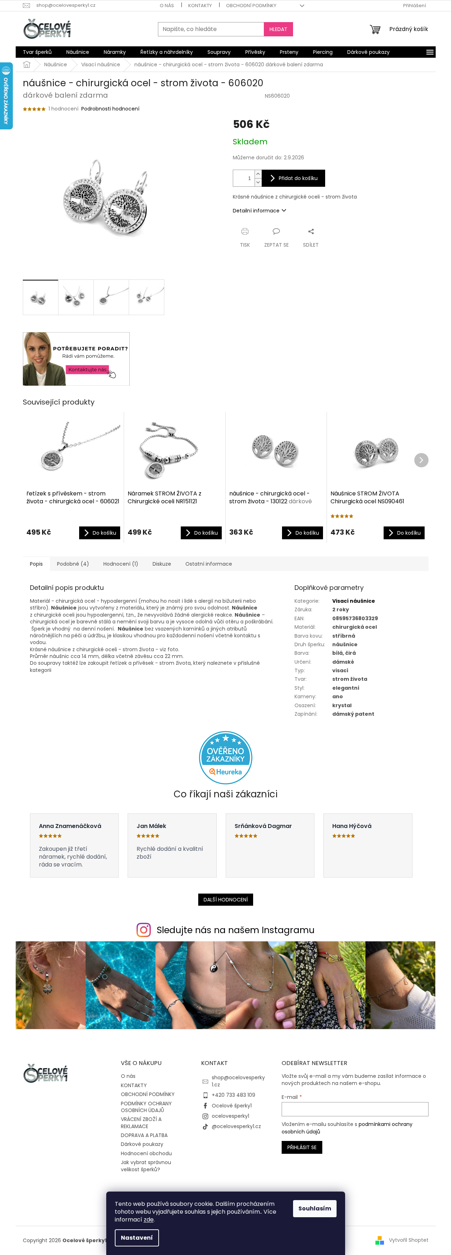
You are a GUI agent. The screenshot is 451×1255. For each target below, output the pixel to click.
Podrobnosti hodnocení (110, 109)
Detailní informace (256, 210)
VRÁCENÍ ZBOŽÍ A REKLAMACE (141, 1123)
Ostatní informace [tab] (208, 563)
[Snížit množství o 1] (258, 182)
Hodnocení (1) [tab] (120, 563)
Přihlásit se (302, 1147)
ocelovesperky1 (230, 1116)
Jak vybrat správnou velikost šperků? (146, 1166)
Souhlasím (314, 1208)
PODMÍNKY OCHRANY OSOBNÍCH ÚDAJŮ (146, 1107)
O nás (167, 5)
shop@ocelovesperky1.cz (238, 1081)
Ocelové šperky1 (232, 1105)
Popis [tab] (36, 563)
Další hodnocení (226, 899)
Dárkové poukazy (142, 1144)
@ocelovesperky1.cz (236, 1126)
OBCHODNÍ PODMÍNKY (251, 5)
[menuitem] (37, 52)
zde (149, 1219)
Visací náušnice (353, 601)
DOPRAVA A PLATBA (144, 1135)
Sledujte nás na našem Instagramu (235, 930)
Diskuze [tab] (162, 563)
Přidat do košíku (298, 178)
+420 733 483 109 (233, 1095)
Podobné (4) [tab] (73, 563)
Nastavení (137, 1238)
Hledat (278, 29)
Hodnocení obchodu (146, 1153)
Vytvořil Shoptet (409, 1240)
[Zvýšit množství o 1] (258, 174)
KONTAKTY (200, 5)
